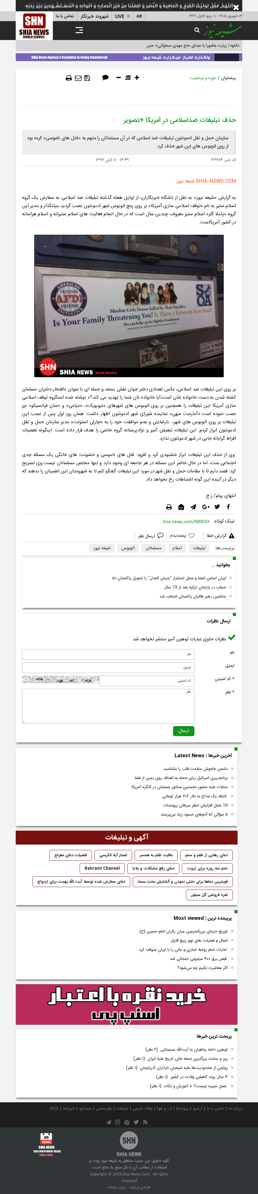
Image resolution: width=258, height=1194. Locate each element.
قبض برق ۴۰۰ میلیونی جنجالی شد (199, 958)
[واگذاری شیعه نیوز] (129, 56)
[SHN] (34, 25)
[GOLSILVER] (127, 1004)
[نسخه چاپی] (69, 78)
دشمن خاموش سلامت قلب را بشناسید (195, 768)
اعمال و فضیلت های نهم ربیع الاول (199, 940)
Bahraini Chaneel (102, 868)
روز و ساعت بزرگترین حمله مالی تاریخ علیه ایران (180, 1058)
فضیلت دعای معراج (70, 855)
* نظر (229, 692)
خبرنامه (69, 1108)
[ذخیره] (87, 78)
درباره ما (235, 1108)
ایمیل (229, 665)
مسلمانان (153, 548)
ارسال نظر (147, 536)
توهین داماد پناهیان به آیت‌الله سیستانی (186, 1049)
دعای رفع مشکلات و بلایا (153, 868)
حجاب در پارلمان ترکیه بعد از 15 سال (195, 587)
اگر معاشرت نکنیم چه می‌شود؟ (202, 968)
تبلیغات (199, 548)
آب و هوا (164, 1108)
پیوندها (182, 1108)
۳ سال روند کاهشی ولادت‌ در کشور (192, 1077)
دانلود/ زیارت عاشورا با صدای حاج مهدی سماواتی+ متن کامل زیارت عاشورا (177, 45)
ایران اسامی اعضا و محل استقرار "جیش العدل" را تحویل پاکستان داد (169, 578)
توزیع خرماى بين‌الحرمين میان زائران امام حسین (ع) (183, 931)
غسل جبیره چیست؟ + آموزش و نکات (189, 1086)
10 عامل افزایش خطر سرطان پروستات (196, 805)
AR (139, 16)
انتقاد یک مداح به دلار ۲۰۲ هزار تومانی (195, 796)
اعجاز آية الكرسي (113, 855)
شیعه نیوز (102, 548)
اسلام (177, 548)
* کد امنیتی (224, 679)
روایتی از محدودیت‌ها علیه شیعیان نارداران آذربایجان (177, 1067)
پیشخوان (228, 78)
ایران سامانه (117, 1187)
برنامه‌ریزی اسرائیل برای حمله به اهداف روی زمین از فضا (181, 778)
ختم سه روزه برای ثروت (207, 868)
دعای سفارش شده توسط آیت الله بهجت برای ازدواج (81, 881)
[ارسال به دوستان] (78, 78)
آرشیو (197, 1108)
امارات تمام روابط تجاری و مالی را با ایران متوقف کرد (183, 949)
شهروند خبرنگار (95, 16)
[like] (185, 536)
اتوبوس (128, 548)
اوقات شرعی (143, 1108)
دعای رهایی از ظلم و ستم (206, 855)
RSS (54, 1108)
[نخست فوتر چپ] (47, 1144)
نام (232, 652)
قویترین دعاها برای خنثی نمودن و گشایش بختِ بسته (183, 881)
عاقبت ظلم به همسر (156, 855)
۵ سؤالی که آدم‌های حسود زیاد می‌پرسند (194, 814)
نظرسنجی (104, 1108)
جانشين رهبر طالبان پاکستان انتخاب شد (193, 596)
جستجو (85, 1108)
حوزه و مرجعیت (203, 78)
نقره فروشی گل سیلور (209, 894)
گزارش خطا (217, 536)
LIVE (119, 16)
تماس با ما (65, 16)
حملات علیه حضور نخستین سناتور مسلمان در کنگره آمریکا (180, 787)
